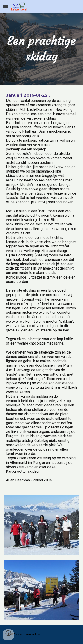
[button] (5, 6)
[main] (41, 48)
